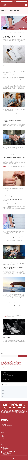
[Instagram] (14, 458)
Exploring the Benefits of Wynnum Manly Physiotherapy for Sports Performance (11, 362)
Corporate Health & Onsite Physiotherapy (8, 375)
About (2, 435)
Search (2, 353)
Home (2, 434)
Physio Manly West (20, 32)
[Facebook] (13, 458)
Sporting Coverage (4, 426)
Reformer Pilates (5, 380)
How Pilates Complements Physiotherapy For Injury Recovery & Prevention (10, 361)
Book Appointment (14, 1)
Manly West (3, 438)
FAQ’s (2, 439)
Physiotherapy (14, 32)
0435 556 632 (7, 454)
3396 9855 (6, 449)
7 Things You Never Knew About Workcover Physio (12, 36)
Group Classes (5, 378)
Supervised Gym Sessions (6, 379)
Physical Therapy (5, 374)
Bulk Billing (3, 436)
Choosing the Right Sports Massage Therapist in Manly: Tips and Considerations (11, 364)
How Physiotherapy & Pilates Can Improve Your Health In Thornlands (9, 360)
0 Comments (9, 32)
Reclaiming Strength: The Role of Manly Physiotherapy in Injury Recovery (10, 363)
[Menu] (26, 5)
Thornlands (3, 437)
